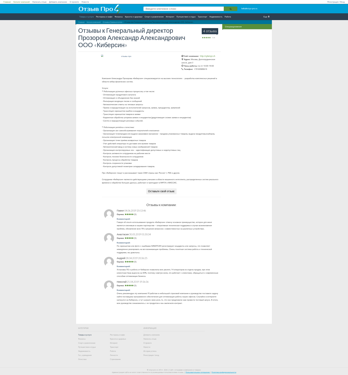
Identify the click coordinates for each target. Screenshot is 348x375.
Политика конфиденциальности (224, 372)
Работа (228, 17)
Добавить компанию (58, 2)
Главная (7, 2)
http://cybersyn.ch (207, 56)
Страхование (115, 359)
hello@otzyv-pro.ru (249, 8)
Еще (265, 17)
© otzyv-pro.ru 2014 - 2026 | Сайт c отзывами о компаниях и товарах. (174, 370)
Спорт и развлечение (154, 17)
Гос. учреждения (85, 355)
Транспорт (202, 17)
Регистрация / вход (151, 355)
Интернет (170, 17)
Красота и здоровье (133, 17)
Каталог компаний (21, 2)
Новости (85, 2)
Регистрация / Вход (336, 2)
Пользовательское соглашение (198, 372)
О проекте (74, 2)
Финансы (119, 17)
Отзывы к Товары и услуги (112, 22)
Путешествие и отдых (186, 17)
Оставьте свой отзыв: (161, 191)
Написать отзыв (39, 2)
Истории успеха (149, 351)
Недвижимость (215, 17)
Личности (114, 355)
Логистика (82, 359)
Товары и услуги (86, 17)
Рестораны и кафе (104, 17)
